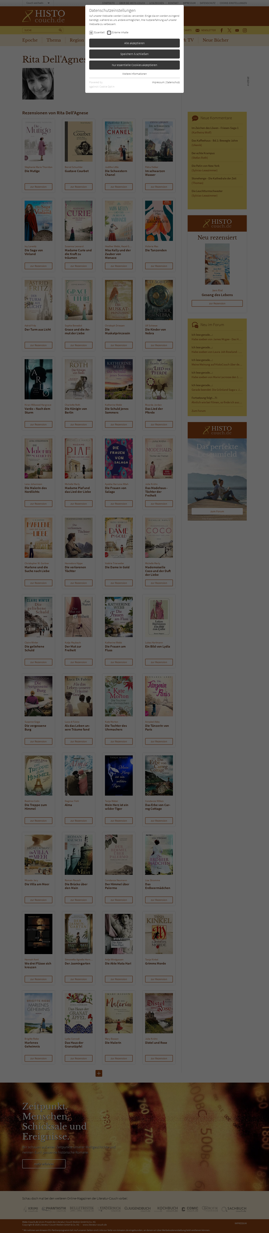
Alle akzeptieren (134, 43)
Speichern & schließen (134, 54)
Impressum (158, 82)
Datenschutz (173, 82)
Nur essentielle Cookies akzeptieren (134, 65)
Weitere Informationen (134, 73)
